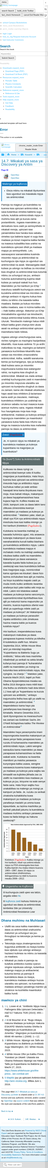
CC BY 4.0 (39, 1094)
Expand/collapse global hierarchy (4, 154)
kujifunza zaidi (13, 901)
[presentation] (16, 434)
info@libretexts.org (14, 1157)
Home (14, 155)
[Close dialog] (1, 133)
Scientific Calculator (13, 87)
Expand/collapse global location (45, 154)
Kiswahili (28, 155)
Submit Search (8, 58)
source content (22, 1101)
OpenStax (15, 175)
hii (19, 896)
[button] (9, 106)
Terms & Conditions (34, 1152)
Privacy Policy (19, 1152)
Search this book (7, 49)
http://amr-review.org (16, 1081)
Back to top (6, 1111)
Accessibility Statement (11, 1155)
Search (5, 1165)
